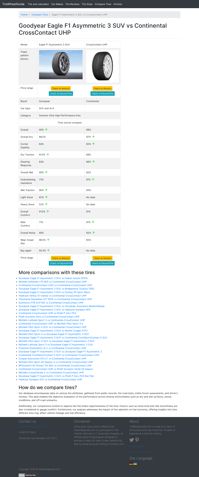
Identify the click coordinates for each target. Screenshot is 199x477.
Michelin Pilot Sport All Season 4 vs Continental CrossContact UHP (56, 362)
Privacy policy (136, 446)
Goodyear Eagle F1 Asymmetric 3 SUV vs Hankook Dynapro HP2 (54, 309)
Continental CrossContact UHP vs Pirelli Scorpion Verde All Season (56, 369)
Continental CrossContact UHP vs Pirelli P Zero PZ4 (47, 313)
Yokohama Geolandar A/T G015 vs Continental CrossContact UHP (55, 299)
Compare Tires (103, 4)
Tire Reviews (72, 4)
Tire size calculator (39, 4)
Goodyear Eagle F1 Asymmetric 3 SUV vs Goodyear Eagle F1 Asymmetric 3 (60, 351)
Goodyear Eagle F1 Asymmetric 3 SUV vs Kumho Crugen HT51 (53, 330)
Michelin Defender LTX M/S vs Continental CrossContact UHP (53, 281)
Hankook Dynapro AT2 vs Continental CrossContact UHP (50, 379)
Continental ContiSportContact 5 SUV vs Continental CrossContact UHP (59, 355)
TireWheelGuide (13, 4)
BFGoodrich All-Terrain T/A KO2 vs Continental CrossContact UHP (55, 365)
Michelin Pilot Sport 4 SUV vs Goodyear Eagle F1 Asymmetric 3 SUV (56, 341)
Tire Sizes (87, 4)
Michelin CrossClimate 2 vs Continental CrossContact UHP (51, 372)
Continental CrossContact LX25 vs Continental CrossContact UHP (55, 285)
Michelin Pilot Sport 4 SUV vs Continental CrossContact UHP (52, 327)
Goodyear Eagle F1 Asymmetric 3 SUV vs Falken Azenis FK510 (53, 278)
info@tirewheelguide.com (32, 426)
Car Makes (57, 4)
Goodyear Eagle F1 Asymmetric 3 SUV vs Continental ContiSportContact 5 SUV (63, 337)
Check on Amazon (60, 88)
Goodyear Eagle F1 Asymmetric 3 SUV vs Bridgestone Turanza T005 (56, 288)
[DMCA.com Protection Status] (27, 475)
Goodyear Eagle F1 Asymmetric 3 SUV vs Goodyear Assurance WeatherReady (62, 306)
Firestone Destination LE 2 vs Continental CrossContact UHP (52, 348)
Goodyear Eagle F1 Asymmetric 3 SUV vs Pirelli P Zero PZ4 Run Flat (56, 376)
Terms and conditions (141, 452)
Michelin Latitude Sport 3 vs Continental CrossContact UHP (52, 320)
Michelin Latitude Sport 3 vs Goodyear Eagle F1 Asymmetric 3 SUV (56, 344)
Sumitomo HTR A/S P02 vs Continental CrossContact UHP (51, 302)
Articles (117, 4)
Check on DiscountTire (61, 93)
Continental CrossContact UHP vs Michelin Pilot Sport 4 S (51, 323)
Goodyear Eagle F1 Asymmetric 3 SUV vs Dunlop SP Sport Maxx (54, 292)
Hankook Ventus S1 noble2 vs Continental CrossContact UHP (53, 295)
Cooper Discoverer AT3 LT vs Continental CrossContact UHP (52, 358)
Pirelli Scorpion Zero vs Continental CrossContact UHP (49, 316)
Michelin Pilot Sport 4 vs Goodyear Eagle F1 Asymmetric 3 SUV (54, 334)
